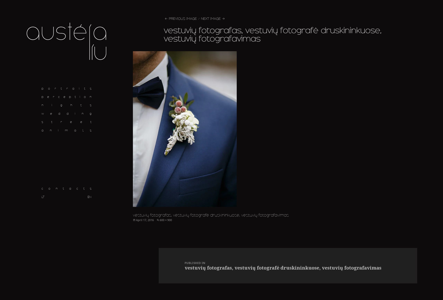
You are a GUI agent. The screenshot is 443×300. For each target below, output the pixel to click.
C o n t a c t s (66, 188)
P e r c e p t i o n (66, 97)
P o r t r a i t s (66, 88)
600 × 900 (166, 220)
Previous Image (183, 19)
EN (89, 197)
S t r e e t (66, 122)
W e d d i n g (66, 113)
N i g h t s (66, 105)
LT (43, 197)
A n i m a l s (66, 130)
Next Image (211, 19)
